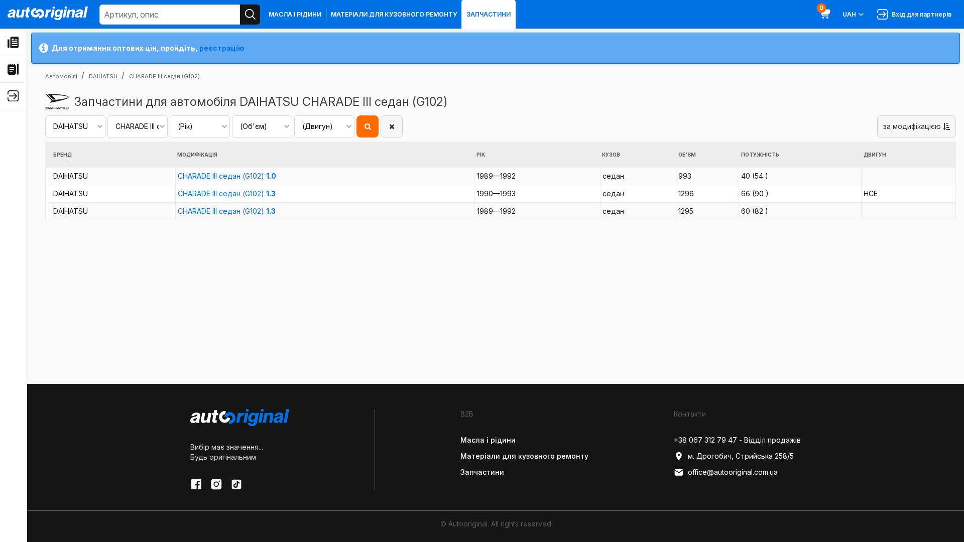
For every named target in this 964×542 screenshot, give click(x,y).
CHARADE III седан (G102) (227, 176)
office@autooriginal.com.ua (733, 472)
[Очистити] (392, 126)
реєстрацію (222, 48)
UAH (849, 14)
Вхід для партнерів (920, 14)
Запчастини (488, 14)
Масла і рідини (295, 14)
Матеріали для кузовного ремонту (394, 14)
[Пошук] (250, 15)
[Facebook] (196, 484)
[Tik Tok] (236, 484)
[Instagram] (216, 484)
